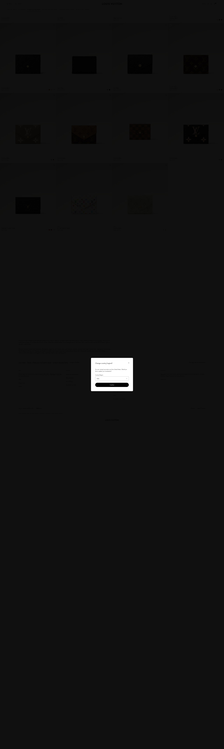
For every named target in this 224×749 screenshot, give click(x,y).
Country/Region (99, 375)
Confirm (112, 385)
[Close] (128, 362)
